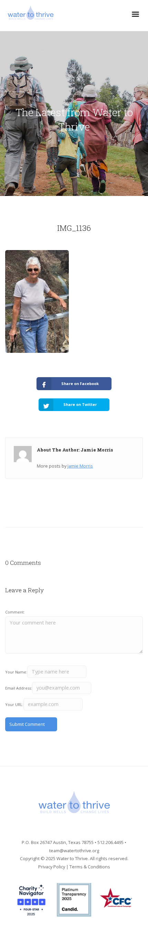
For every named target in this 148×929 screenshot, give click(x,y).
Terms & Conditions (90, 867)
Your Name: (16, 671)
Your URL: (14, 704)
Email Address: (18, 688)
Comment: (15, 612)
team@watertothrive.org (74, 850)
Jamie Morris (80, 466)
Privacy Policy (51, 867)
